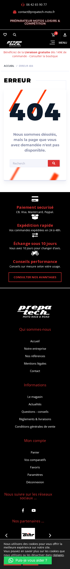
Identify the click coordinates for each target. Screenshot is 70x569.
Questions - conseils (35, 412)
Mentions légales (35, 363)
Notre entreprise (35, 348)
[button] (6, 535)
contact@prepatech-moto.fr (36, 12)
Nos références (35, 356)
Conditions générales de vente (35, 426)
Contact (35, 371)
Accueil (9, 66)
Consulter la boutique (43, 56)
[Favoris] (5, 35)
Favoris (35, 467)
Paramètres (35, 475)
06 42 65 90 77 (36, 4)
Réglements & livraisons (35, 419)
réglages (58, 555)
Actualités (35, 404)
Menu (63, 42)
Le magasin (35, 397)
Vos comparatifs (35, 460)
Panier (35, 452)
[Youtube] (33, 510)
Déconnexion (35, 482)
